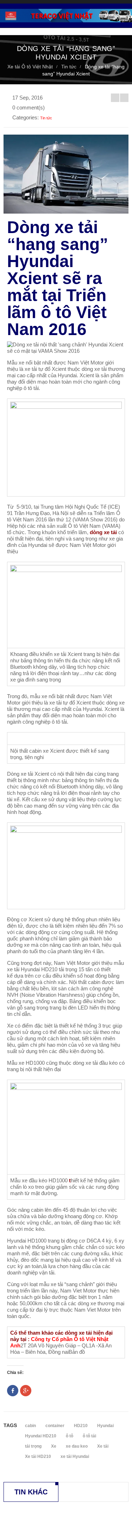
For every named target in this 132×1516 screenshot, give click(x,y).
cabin (30, 1425)
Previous (115, 98)
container (54, 1425)
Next (124, 98)
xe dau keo (77, 1446)
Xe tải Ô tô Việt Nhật (30, 66)
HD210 (81, 1425)
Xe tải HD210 (38, 1456)
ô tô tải (89, 1435)
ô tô (69, 1435)
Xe (53, 1446)
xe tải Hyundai (75, 1456)
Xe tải (102, 1446)
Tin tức (68, 66)
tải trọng (33, 1446)
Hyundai (105, 1425)
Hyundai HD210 (40, 1435)
